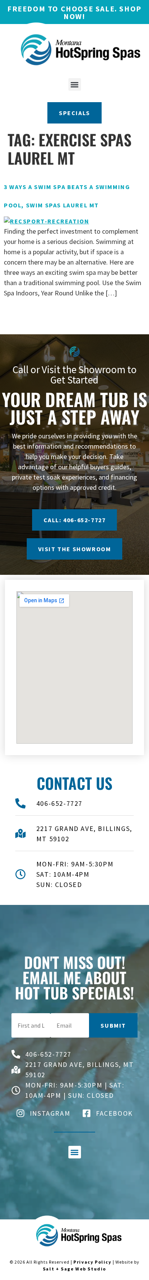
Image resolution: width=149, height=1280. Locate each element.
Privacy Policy (92, 1262)
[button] (74, 84)
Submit (113, 1025)
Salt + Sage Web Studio (74, 1269)
